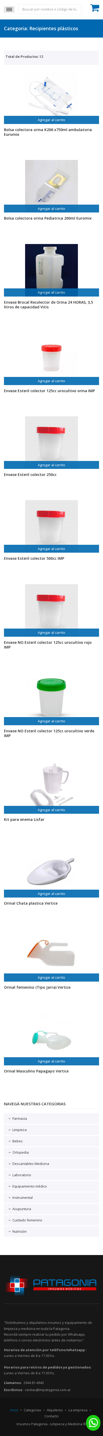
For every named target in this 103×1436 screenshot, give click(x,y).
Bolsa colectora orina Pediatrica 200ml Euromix (48, 218)
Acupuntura (21, 1208)
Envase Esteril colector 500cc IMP (34, 558)
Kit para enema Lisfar (24, 819)
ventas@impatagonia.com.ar (48, 1389)
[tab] (51, 1118)
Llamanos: (13, 1382)
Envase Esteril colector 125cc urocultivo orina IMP (49, 390)
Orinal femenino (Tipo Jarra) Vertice (37, 987)
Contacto (51, 1416)
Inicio (14, 1410)
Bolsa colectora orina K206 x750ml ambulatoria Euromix (48, 132)
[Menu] (9, 9)
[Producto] (51, 97)
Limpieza (19, 1129)
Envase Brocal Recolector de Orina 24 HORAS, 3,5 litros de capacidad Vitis (48, 304)
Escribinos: (13, 1389)
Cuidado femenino (27, 1220)
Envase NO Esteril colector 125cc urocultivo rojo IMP (48, 645)
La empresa (77, 1410)
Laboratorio (21, 1175)
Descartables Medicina (30, 1163)
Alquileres (55, 1410)
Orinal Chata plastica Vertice (31, 903)
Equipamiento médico (29, 1186)
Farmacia (19, 1118)
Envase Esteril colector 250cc (30, 474)
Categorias (32, 1410)
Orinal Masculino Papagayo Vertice (36, 1071)
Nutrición (19, 1231)
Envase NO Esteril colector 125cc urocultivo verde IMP (49, 733)
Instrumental (22, 1197)
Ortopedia (20, 1152)
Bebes (17, 1141)
